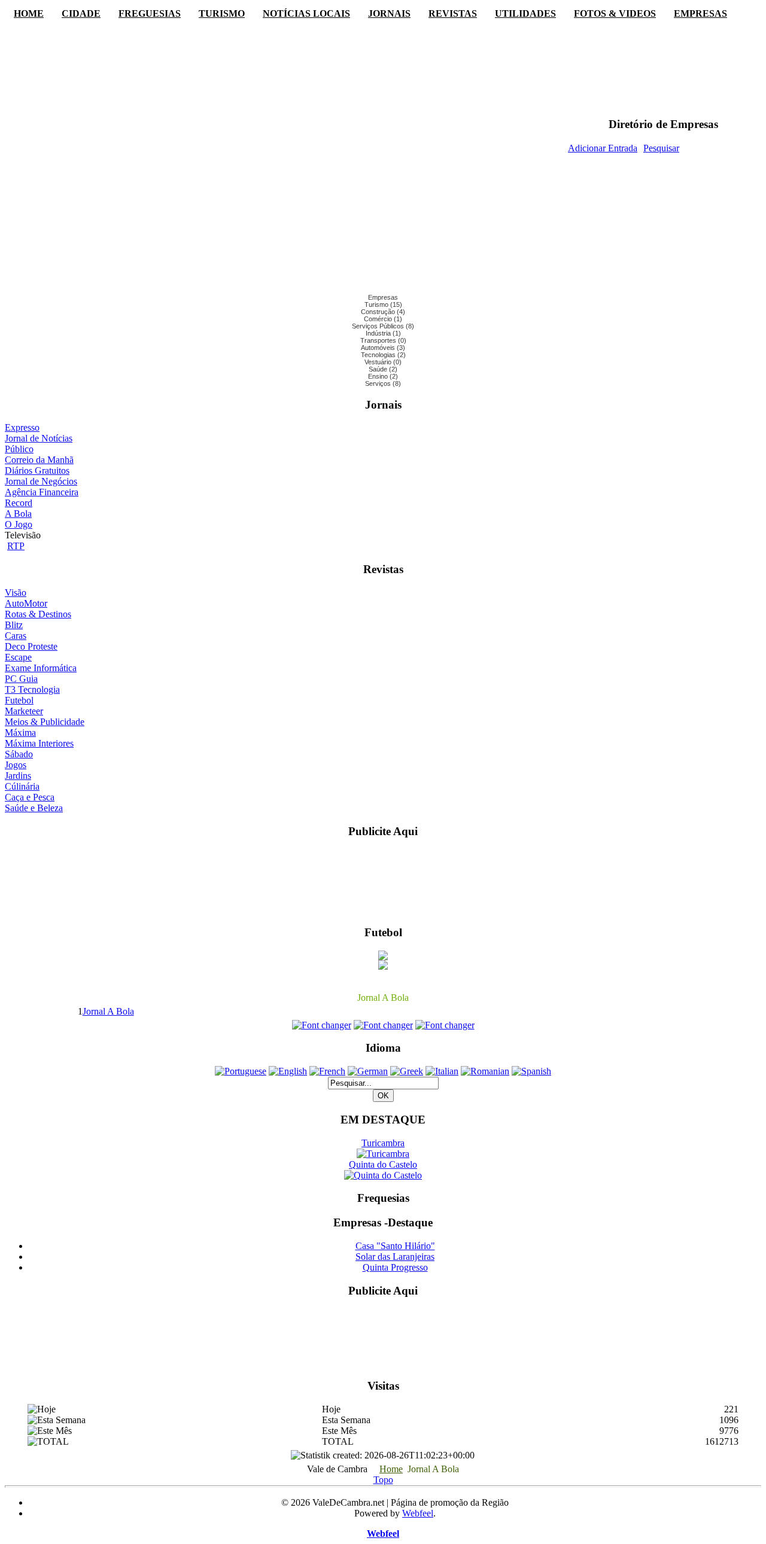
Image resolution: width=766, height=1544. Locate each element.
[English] (288, 1071)
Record (18, 503)
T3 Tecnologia (32, 689)
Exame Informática (41, 668)
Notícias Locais (306, 13)
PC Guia (21, 679)
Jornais (389, 13)
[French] (327, 1071)
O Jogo (18, 524)
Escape (18, 657)
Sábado (19, 754)
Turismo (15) (383, 304)
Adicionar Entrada (602, 148)
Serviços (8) (383, 383)
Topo (383, 1480)
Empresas (700, 13)
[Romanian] (485, 1071)
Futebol (19, 700)
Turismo (222, 13)
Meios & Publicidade (44, 722)
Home (29, 13)
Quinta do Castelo (383, 1164)
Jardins (18, 776)
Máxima (20, 732)
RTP (16, 546)
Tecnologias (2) (383, 354)
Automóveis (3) (383, 347)
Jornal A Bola (108, 1011)
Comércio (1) (383, 318)
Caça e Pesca (29, 797)
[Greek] (406, 1071)
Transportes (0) (383, 340)
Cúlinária (22, 786)
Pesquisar (661, 148)
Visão (15, 592)
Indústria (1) (383, 333)
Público (19, 449)
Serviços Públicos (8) (383, 326)
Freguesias (149, 13)
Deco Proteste (31, 646)
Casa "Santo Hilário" (395, 1246)
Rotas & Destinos (38, 614)
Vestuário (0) (383, 362)
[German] (368, 1071)
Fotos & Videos (615, 13)
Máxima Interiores (39, 743)
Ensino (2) (383, 376)
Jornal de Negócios (41, 481)
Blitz (14, 625)
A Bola (18, 513)
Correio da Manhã (39, 460)
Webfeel (417, 1513)
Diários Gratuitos (37, 470)
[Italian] (441, 1071)
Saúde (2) (383, 369)
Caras (15, 636)
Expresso (22, 427)
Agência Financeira (41, 492)
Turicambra (383, 1143)
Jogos (15, 765)
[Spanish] (531, 1071)
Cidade (81, 13)
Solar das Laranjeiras (394, 1256)
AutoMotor (26, 603)
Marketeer (24, 711)
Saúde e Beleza (34, 808)
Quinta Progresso (395, 1267)
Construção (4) (383, 311)
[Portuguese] (240, 1071)
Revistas (452, 13)
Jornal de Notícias (38, 438)
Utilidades (525, 13)
